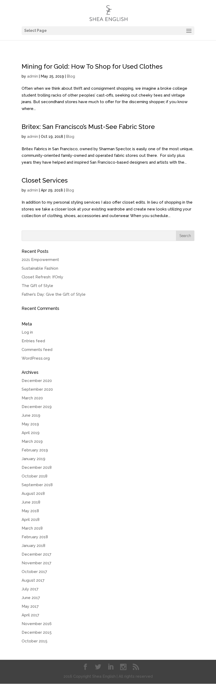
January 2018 (33, 545)
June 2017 (31, 597)
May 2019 (30, 424)
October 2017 (34, 571)
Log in (27, 332)
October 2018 (34, 476)
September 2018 (37, 484)
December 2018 (37, 467)
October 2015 (34, 641)
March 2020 (32, 398)
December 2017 (36, 554)
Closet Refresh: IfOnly (42, 277)
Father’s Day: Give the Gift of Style (54, 294)
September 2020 (37, 389)
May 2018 (30, 511)
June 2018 (31, 502)
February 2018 (35, 537)
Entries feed (33, 341)
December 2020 (37, 380)
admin (32, 76)
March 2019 (32, 441)
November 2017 (36, 563)
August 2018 (33, 493)
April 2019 (31, 432)
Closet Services (45, 180)
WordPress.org (36, 358)
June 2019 (31, 415)
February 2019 (35, 450)
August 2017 (33, 580)
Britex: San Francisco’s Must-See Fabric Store (88, 126)
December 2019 (37, 406)
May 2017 (30, 606)
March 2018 (32, 528)
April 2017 (30, 615)
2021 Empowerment (40, 259)
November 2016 (37, 623)
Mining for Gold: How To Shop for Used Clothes (92, 66)
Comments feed (37, 349)
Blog (71, 76)
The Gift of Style (37, 285)
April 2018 (31, 519)
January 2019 (33, 458)
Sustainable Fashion (40, 268)
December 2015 (37, 632)
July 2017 (30, 589)
